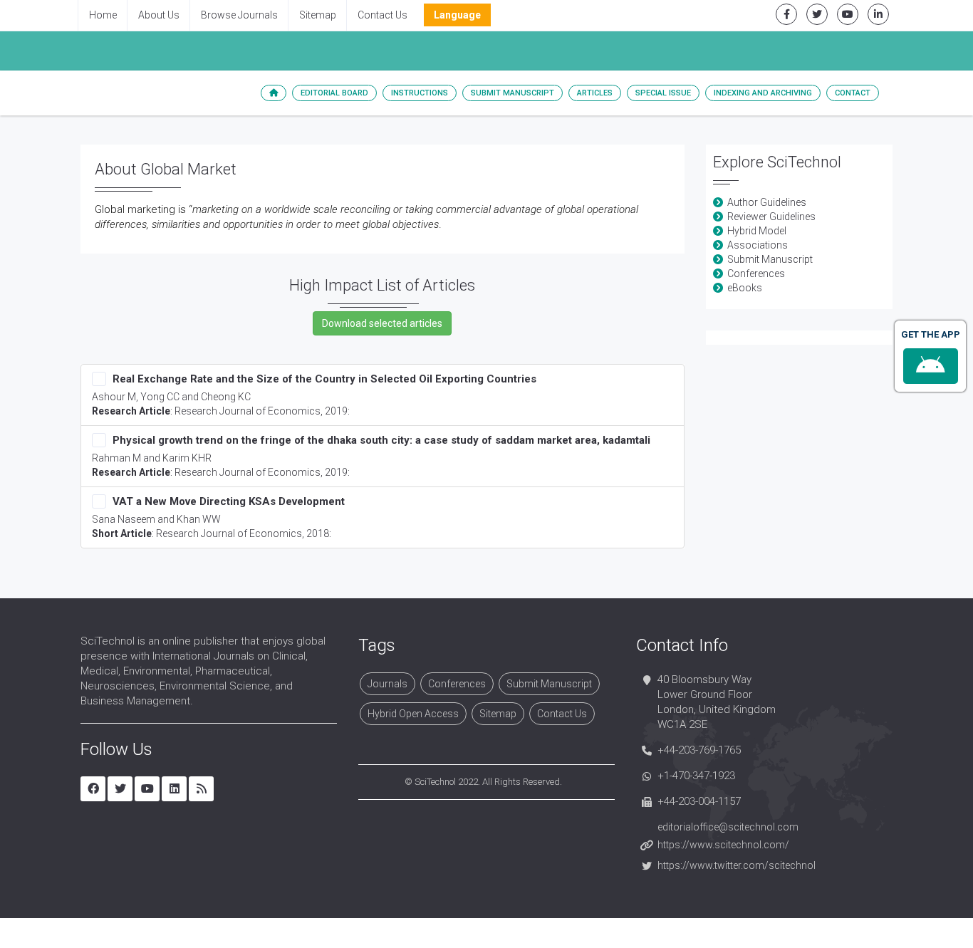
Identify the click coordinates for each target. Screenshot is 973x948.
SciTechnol (435, 781)
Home (103, 15)
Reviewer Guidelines (771, 216)
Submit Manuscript (512, 93)
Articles (595, 93)
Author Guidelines (766, 202)
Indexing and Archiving (763, 93)
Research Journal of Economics (248, 411)
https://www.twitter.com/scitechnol (736, 865)
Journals (387, 683)
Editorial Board (334, 93)
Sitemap (317, 15)
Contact (852, 93)
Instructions (419, 93)
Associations (757, 245)
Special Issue (663, 93)
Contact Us (382, 15)
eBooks (744, 287)
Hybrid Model (756, 230)
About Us (158, 15)
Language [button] (457, 15)
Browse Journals (239, 15)
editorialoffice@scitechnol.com (727, 827)
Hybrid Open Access (413, 713)
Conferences (756, 273)
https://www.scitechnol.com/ (723, 844)
